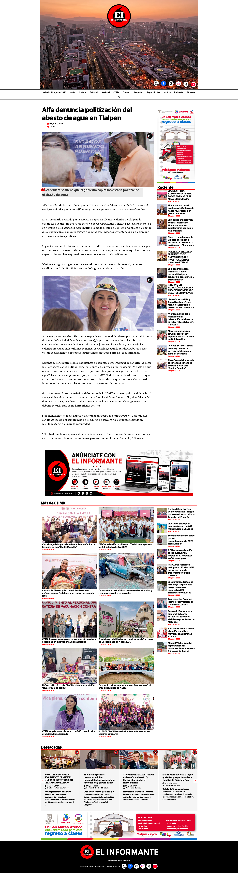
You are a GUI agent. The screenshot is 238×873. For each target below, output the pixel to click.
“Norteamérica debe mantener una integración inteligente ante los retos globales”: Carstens (180, 319)
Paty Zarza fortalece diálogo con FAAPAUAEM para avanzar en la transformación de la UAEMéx (181, 570)
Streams (191, 92)
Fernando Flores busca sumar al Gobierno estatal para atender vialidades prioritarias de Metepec (181, 616)
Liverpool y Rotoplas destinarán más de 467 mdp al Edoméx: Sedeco (180, 526)
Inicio (72, 92)
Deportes (138, 92)
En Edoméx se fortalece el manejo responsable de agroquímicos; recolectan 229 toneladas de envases (180, 587)
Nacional (106, 92)
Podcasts (178, 92)
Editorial (94, 92)
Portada (82, 92)
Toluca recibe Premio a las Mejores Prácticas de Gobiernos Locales (180, 602)
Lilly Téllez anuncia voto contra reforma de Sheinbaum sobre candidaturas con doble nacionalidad (180, 225)
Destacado (51, 788)
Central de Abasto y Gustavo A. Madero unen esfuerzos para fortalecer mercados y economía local (68, 593)
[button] (43, 781)
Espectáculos (153, 92)
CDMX (116, 92)
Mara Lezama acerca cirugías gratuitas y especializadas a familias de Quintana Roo (178, 777)
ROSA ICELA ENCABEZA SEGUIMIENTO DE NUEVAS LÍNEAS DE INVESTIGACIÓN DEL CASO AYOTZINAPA (180, 257)
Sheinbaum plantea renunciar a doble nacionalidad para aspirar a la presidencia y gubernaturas (181, 274)
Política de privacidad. (115, 860)
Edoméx (127, 92)
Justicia (167, 92)
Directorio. (126, 860)
